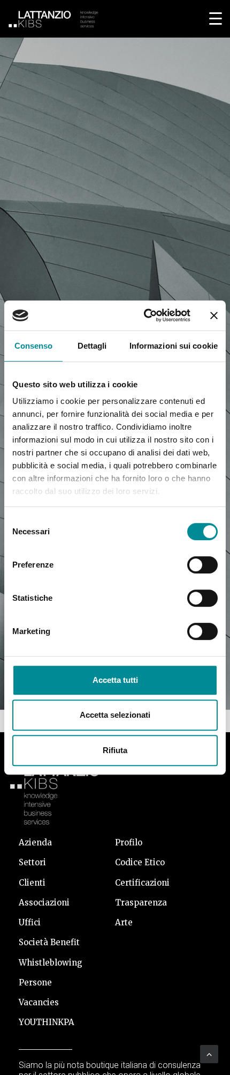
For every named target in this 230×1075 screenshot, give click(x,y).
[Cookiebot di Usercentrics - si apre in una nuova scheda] (144, 315)
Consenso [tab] (33, 345)
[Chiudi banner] (214, 315)
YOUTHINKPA (46, 1022)
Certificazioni (142, 883)
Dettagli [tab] (92, 345)
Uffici (30, 922)
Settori (32, 862)
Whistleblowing (50, 963)
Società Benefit (49, 942)
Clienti (32, 883)
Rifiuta (115, 750)
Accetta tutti (115, 679)
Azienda (35, 842)
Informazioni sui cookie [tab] (173, 345)
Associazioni (44, 902)
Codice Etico (140, 862)
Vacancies (39, 1002)
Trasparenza (141, 902)
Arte (124, 922)
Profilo (128, 842)
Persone (35, 982)
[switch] (202, 564)
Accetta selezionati (115, 714)
